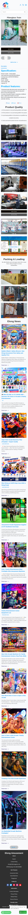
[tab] (4, 66)
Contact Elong (14, 861)
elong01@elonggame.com (14, 864)
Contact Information (14, 891)
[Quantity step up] (9, 58)
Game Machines (14, 875)
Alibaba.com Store (14, 905)
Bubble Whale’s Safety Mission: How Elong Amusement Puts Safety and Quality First (13, 353)
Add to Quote (10, 49)
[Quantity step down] (2, 58)
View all (13, 847)
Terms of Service (14, 899)
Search (14, 859)
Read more (4, 365)
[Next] (25, 33)
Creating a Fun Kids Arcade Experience (14, 778)
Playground (14, 878)
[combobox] (12, 12)
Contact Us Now (13, 246)
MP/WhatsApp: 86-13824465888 (14, 866)
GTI (2, 400)
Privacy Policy (14, 894)
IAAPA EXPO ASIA (5, 443)
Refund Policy (14, 896)
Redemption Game (5, 614)
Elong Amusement (14, 853)
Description (4, 66)
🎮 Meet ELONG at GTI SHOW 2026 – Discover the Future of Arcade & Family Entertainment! (14, 396)
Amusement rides (14, 873)
